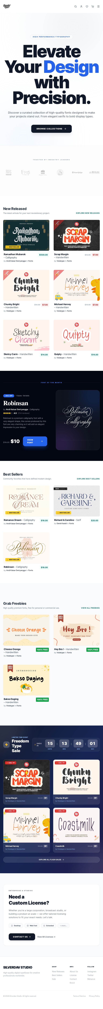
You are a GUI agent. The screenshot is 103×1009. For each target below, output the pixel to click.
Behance (91, 979)
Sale (54, 979)
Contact (73, 979)
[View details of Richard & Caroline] (77, 505)
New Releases (58, 971)
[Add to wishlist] (44, 224)
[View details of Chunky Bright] (26, 291)
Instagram (91, 971)
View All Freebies (90, 608)
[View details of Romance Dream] (26, 505)
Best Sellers (57, 975)
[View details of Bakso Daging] (26, 686)
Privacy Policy (94, 996)
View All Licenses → (46, 937)
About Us (74, 971)
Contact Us (20, 937)
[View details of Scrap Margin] (77, 241)
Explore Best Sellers (88, 479)
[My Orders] (81, 6)
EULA (72, 983)
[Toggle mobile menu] (98, 6)
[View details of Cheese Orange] (26, 636)
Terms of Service (79, 996)
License (73, 975)
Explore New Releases (88, 213)
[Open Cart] (92, 6)
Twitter (90, 975)
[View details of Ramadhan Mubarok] (26, 241)
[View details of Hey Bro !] (77, 636)
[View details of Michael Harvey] (77, 291)
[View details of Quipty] (77, 340)
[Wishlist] (87, 6)
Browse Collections (49, 129)
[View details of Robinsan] (26, 552)
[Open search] (75, 6)
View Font (30, 441)
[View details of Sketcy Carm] (26, 340)
